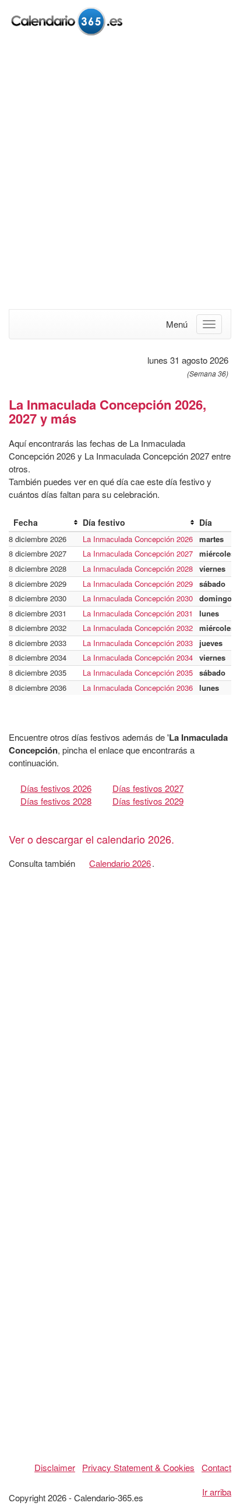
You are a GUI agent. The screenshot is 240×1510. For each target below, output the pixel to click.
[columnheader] (43, 523)
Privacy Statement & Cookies (138, 1467)
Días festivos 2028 (55, 801)
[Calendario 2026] (67, 19)
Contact (216, 1467)
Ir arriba (216, 1492)
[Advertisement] (120, 173)
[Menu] (209, 324)
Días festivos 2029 (147, 801)
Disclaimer (54, 1467)
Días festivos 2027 (147, 788)
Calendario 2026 (120, 863)
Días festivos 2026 (55, 788)
